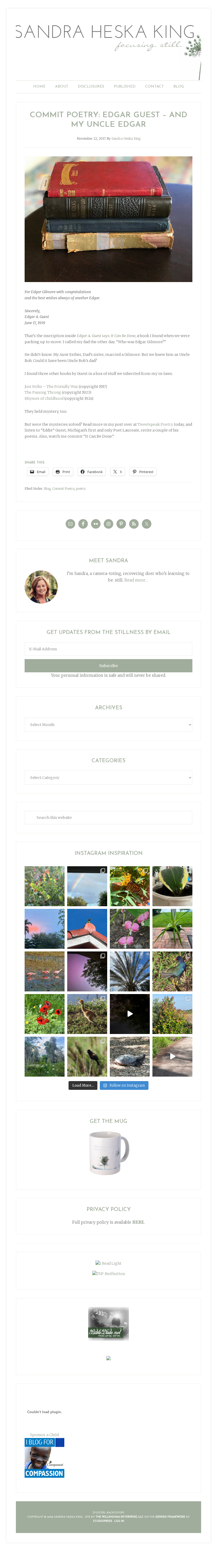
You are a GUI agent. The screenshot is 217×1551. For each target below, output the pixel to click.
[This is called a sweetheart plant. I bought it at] (172, 886)
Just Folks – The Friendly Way (51, 386)
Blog (47, 489)
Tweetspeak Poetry (155, 424)
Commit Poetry (63, 489)
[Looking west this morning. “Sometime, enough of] (45, 929)
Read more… (136, 580)
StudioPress (102, 1521)
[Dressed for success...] (172, 971)
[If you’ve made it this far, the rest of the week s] (130, 1057)
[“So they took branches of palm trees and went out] (130, 971)
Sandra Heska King (108, 49)
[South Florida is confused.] (172, 1014)
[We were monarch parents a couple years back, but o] (130, 886)
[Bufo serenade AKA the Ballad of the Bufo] (130, 1014)
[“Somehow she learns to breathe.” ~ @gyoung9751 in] (45, 1057)
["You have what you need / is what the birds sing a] (87, 1057)
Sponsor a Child (44, 1434)
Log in (119, 1521)
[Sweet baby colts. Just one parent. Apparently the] (87, 1014)
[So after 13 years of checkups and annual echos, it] (130, 929)
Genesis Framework (170, 1517)
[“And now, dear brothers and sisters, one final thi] (45, 886)
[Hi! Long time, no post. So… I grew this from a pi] (172, 929)
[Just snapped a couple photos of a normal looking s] (87, 971)
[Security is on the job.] (87, 929)
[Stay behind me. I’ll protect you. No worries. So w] (172, 1057)
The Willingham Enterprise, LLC (119, 1517)
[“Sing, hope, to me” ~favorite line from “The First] (45, 1014)
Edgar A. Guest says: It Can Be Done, (106, 335)
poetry (81, 489)
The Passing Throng (43, 392)
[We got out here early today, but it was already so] (45, 971)
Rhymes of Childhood (44, 398)
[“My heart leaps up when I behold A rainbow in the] (87, 886)
